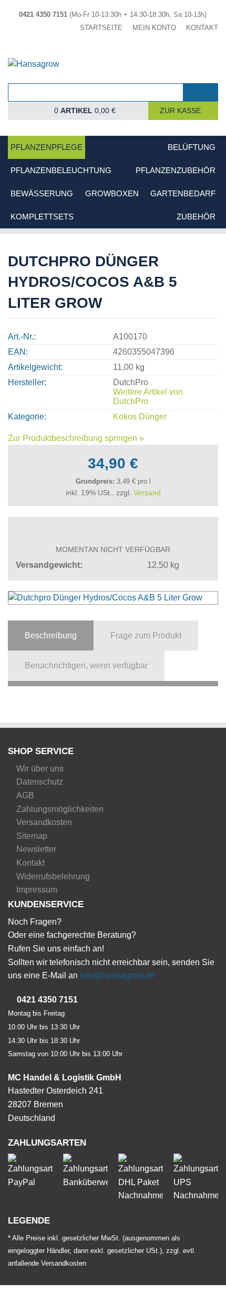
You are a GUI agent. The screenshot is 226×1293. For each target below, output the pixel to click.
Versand (147, 492)
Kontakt (30, 862)
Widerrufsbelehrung (53, 876)
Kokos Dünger (140, 416)
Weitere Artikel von (148, 396)
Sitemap (31, 835)
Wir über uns (40, 768)
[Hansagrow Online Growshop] (113, 69)
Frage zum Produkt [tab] (145, 635)
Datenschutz (39, 781)
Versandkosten (44, 822)
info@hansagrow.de (117, 975)
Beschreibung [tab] (51, 635)
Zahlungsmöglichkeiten (60, 809)
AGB (25, 795)
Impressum (36, 889)
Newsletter (36, 849)
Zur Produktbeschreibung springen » (76, 438)
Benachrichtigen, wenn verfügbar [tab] (86, 665)
